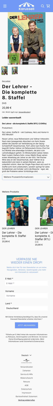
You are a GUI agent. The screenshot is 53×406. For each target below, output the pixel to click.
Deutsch (24, 355)
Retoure (26, 382)
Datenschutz (26, 389)
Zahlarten (26, 370)
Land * (8, 303)
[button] (26, 177)
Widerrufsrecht (26, 378)
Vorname (9, 291)
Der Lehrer (6, 81)
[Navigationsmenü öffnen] (5, 6)
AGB (26, 385)
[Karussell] (26, 6)
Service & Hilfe (26, 374)
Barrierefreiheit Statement (26, 396)
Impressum (26, 393)
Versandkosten (24, 112)
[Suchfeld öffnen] (42, 6)
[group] (4, 70)
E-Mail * (9, 278)
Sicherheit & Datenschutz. (34, 341)
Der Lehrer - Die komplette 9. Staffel (14, 234)
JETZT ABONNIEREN (26, 325)
